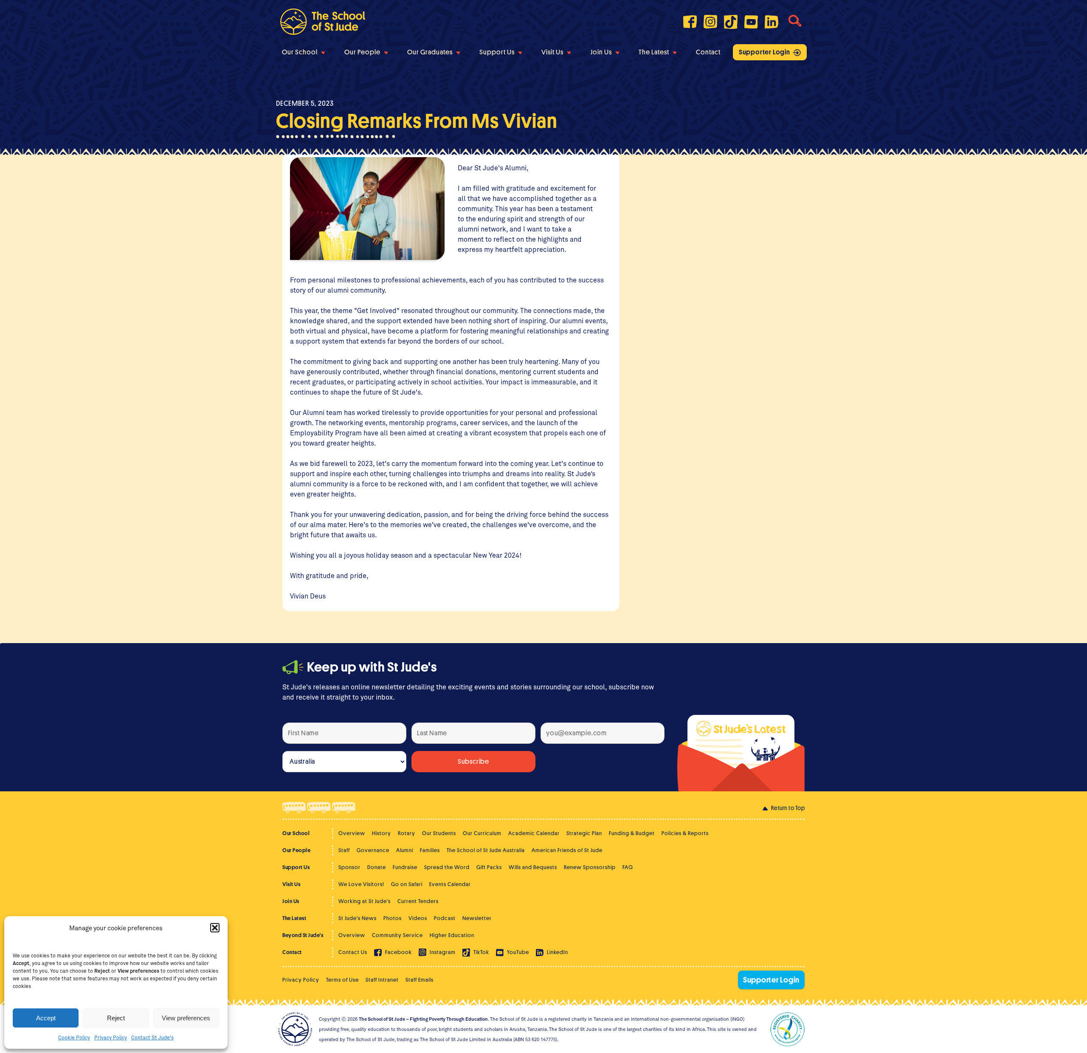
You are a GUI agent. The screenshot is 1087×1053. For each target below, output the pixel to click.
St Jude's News (357, 918)
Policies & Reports (685, 833)
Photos (392, 918)
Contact (708, 52)
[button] (215, 927)
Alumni (404, 850)
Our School (300, 52)
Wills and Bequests (533, 867)
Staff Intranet (382, 979)
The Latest (654, 52)
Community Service (397, 935)
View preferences (186, 1018)
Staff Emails (420, 979)
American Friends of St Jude (567, 850)
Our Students (439, 833)
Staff (344, 850)
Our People (362, 52)
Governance (373, 850)
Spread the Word (447, 867)
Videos (417, 918)
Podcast (445, 918)
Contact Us (352, 952)
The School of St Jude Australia (486, 850)
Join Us (601, 52)
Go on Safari (406, 884)
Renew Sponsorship (590, 867)
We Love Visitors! (361, 884)
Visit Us (552, 52)
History (381, 833)
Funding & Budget (632, 833)
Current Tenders (418, 901)
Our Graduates (430, 52)
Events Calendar (450, 884)
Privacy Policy (110, 1037)
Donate (376, 867)
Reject (116, 1018)
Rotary (406, 833)
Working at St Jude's (364, 901)
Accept (46, 1018)
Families (430, 850)
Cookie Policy (74, 1037)
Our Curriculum (482, 833)
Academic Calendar (534, 833)
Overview (351, 833)
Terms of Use (342, 979)
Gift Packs (489, 867)
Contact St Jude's (152, 1037)
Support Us (497, 52)
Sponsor (349, 867)
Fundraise (405, 867)
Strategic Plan (584, 833)
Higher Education (452, 935)
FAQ (627, 867)
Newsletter (477, 918)
